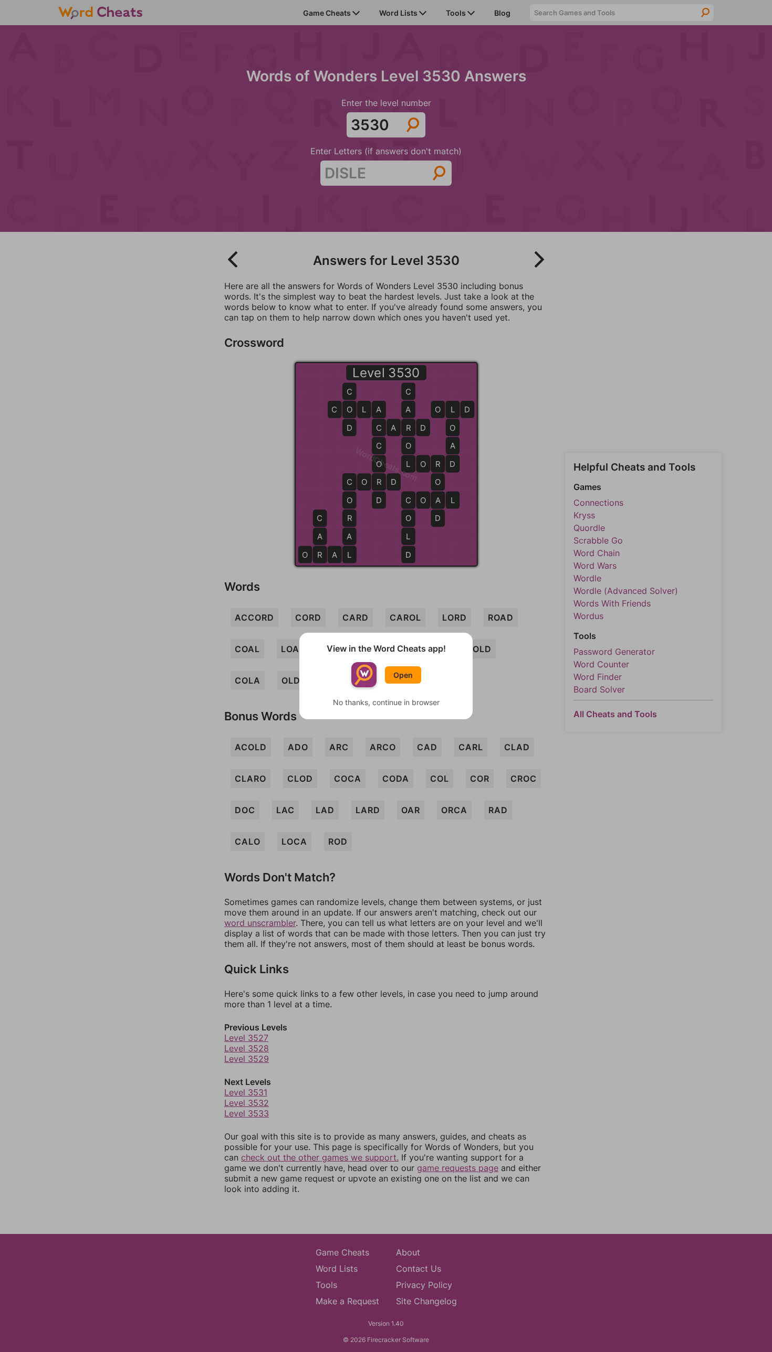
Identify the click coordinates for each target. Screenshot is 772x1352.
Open (403, 674)
